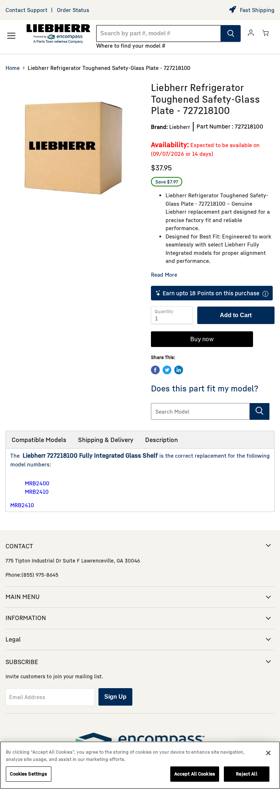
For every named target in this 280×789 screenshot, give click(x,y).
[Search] (231, 33)
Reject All (246, 774)
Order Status (73, 10)
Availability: (170, 144)
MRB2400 (37, 483)
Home (12, 67)
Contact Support (26, 10)
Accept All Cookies (194, 774)
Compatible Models (39, 439)
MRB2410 (36, 491)
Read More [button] (164, 274)
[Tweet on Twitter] (167, 370)
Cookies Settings (28, 774)
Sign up (115, 697)
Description (161, 439)
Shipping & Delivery (105, 439)
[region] (140, 765)
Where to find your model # (131, 45)
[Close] (268, 753)
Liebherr (179, 126)
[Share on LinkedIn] (178, 370)
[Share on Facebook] (155, 370)
